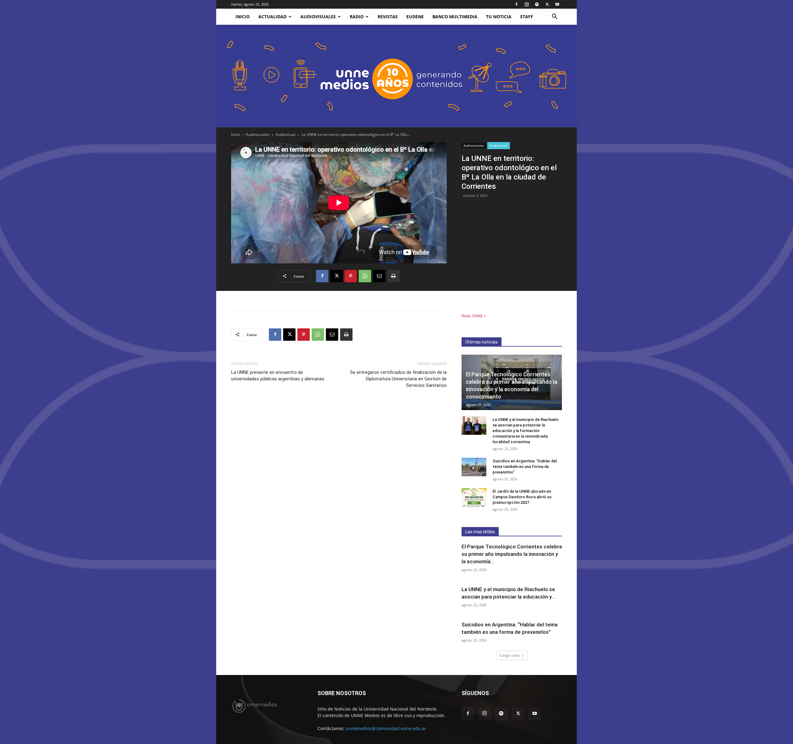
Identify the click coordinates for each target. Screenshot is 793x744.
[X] (547, 4)
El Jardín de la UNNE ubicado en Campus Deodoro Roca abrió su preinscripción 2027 (522, 497)
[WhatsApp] (365, 276)
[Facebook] (516, 4)
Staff (526, 16)
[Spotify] (536, 4)
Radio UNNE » (473, 315)
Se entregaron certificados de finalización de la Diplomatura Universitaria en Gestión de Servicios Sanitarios (398, 379)
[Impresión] (393, 276)
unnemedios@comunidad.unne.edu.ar (386, 728)
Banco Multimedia (454, 16)
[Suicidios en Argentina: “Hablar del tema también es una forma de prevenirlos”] (474, 467)
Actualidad (272, 16)
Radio (357, 16)
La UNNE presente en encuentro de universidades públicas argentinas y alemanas (277, 376)
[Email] (379, 276)
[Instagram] (526, 4)
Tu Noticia (498, 16)
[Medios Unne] (396, 76)
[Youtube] (557, 4)
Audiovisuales (318, 16)
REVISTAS (388, 16)
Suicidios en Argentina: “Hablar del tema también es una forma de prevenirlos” (525, 466)
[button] (554, 17)
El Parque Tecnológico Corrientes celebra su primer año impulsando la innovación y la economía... (512, 553)
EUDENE (415, 16)
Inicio (235, 134)
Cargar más (509, 655)
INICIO (242, 16)
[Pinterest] (350, 276)
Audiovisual (286, 134)
